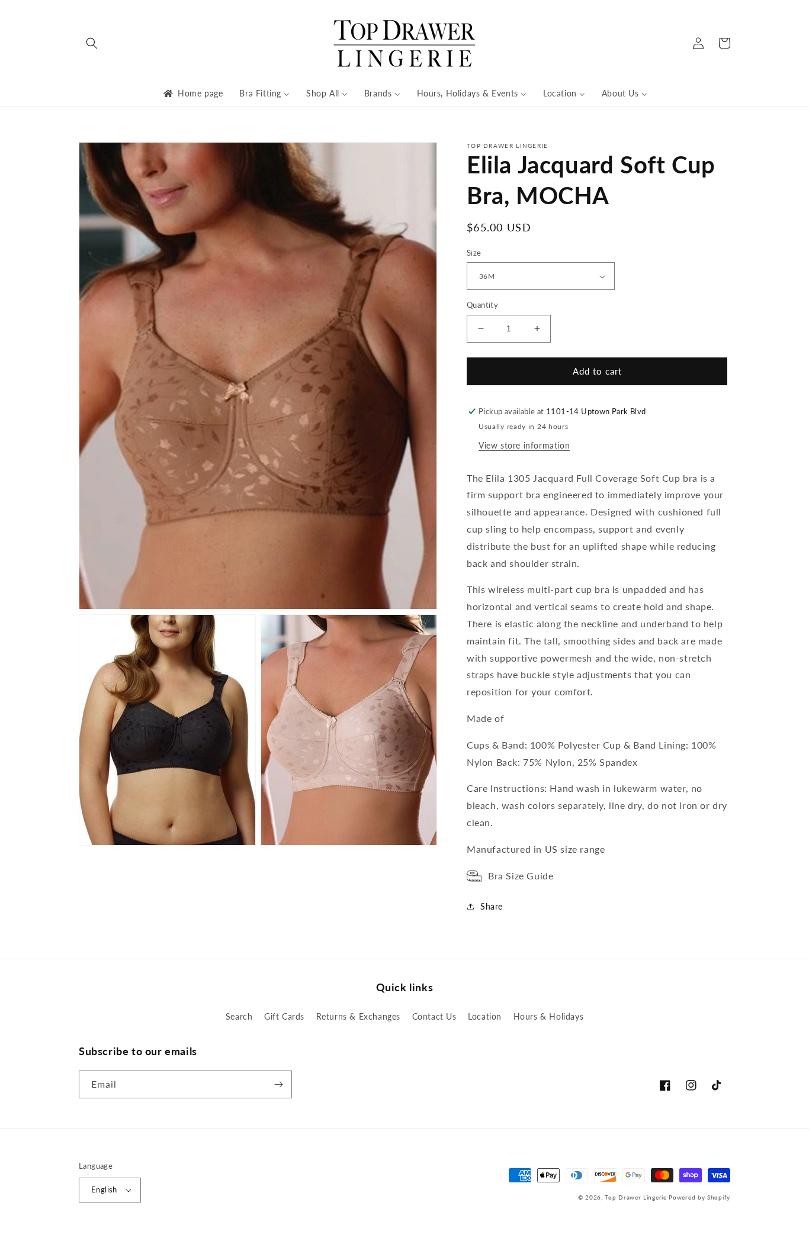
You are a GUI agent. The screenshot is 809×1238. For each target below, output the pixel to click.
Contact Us (434, 1016)
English (104, 1189)
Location (485, 1016)
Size (474, 252)
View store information (524, 445)
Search (239, 1016)
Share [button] (491, 906)
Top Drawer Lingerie (635, 1197)
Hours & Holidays (548, 1016)
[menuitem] (192, 93)
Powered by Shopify (699, 1197)
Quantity (482, 305)
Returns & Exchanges (358, 1016)
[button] (92, 43)
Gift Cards (284, 1016)
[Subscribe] (278, 1084)
